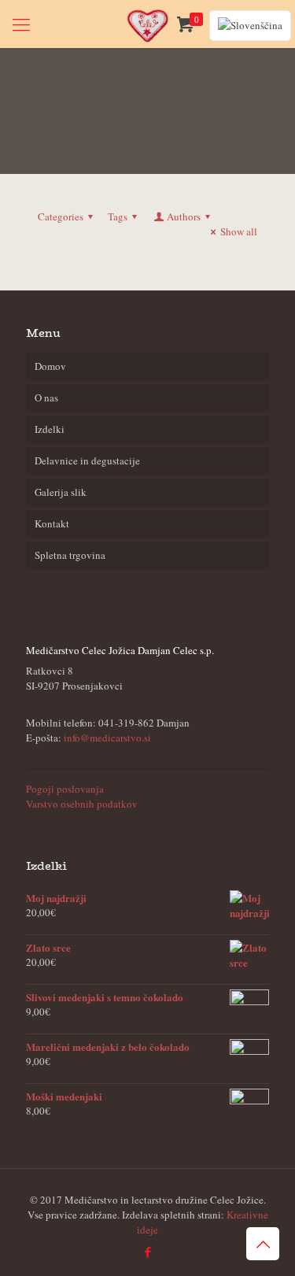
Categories (60, 216)
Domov (50, 366)
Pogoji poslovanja (65, 789)
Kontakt (52, 523)
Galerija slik (61, 492)
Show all (238, 231)
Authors (184, 216)
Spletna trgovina (70, 555)
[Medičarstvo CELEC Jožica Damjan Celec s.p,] (147, 23)
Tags (117, 216)
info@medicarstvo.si (107, 737)
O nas (46, 397)
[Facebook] (147, 1251)
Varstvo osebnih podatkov (82, 804)
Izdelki (50, 429)
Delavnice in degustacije (87, 460)
